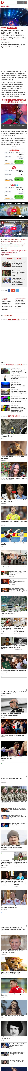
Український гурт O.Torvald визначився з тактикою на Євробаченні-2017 (14, 253)
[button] (3, 116)
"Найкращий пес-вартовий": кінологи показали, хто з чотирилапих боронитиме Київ (19, 371)
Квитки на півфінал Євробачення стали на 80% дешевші (18, 386)
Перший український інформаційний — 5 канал (2, 2)
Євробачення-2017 (12, 27)
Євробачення (8, 315)
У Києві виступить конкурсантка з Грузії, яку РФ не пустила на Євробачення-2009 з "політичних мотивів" (18, 281)
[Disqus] (14, 342)
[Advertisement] (14, 173)
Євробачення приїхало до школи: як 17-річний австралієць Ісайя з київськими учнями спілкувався (18, 265)
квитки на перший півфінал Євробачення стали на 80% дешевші (13, 246)
